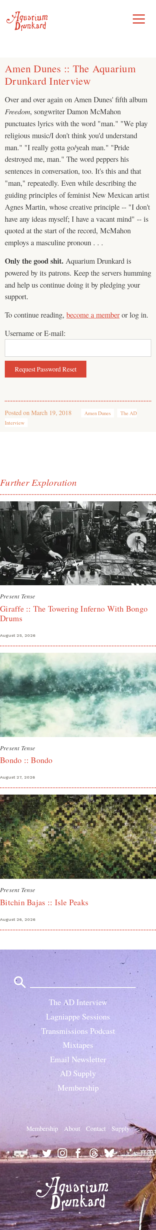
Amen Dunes (97, 413)
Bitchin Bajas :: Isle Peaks (44, 902)
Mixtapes (78, 1044)
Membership (78, 1087)
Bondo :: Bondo (26, 760)
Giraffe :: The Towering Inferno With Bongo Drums (74, 613)
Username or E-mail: (35, 333)
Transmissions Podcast (78, 1030)
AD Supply (78, 1073)
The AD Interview (78, 1002)
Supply (121, 1128)
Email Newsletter (78, 1059)
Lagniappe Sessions (78, 1016)
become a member (93, 315)
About (72, 1128)
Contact (96, 1128)
